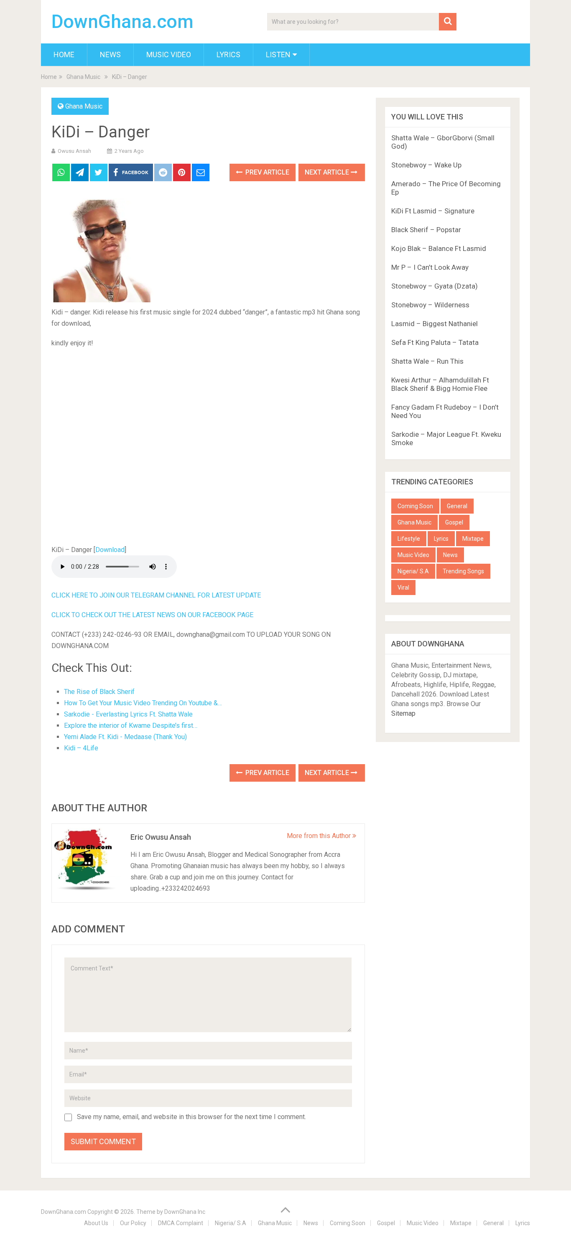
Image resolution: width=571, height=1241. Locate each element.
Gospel (454, 522)
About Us (96, 1223)
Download (110, 550)
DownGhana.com (122, 22)
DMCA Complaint (180, 1223)
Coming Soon (415, 506)
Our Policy (133, 1223)
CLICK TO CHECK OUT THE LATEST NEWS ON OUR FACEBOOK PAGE (152, 615)
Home (64, 54)
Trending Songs (463, 571)
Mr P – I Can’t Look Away (430, 267)
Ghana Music (83, 106)
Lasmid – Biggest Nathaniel (434, 323)
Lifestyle (409, 538)
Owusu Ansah (74, 151)
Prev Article (266, 172)
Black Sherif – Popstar (426, 229)
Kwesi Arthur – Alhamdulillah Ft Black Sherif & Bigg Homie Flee (440, 384)
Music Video (168, 54)
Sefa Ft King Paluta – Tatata (435, 342)
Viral (403, 587)
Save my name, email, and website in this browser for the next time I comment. (191, 1117)
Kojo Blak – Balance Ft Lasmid (438, 248)
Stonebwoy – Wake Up (426, 165)
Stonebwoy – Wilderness (430, 305)
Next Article (328, 172)
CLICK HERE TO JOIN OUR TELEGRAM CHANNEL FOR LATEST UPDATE (156, 595)
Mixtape (473, 538)
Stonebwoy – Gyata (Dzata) (434, 286)
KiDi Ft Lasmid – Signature (432, 211)
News (110, 54)
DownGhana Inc (184, 1211)
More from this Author (319, 836)
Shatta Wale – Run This (427, 361)
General (457, 506)
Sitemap (403, 713)
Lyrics (228, 54)
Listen (278, 54)
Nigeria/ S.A (413, 571)
